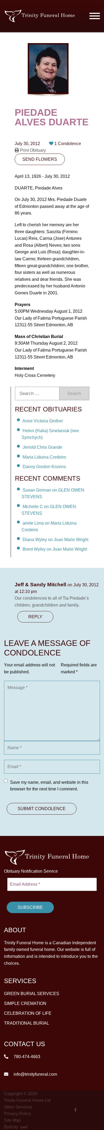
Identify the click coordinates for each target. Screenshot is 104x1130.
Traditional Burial (26, 1023)
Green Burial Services (31, 993)
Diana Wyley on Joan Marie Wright (55, 539)
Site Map (12, 1120)
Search (74, 393)
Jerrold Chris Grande (42, 447)
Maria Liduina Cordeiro (44, 457)
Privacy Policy (17, 1113)
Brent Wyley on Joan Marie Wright (55, 549)
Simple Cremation (25, 1003)
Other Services (18, 1106)
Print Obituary (32, 150)
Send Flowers (39, 159)
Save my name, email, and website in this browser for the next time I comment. (49, 785)
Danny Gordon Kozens (44, 466)
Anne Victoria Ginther (42, 421)
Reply (35, 617)
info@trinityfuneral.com (35, 1074)
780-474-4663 (26, 1056)
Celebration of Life (27, 1013)
